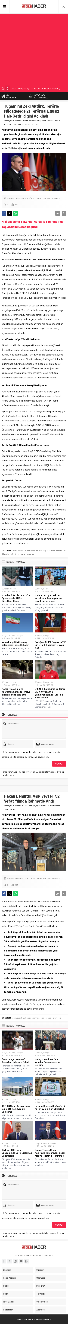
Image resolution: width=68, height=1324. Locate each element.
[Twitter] (9, 1261)
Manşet (13, 588)
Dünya (4, 635)
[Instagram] (15, 1261)
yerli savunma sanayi (25, 554)
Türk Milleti (56, 1018)
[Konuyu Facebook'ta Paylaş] (4, 213)
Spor (45, 588)
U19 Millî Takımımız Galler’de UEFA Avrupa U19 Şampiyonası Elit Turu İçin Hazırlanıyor (50, 693)
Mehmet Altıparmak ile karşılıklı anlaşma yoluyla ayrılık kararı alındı (48, 598)
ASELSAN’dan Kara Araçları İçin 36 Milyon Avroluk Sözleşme (16, 1109)
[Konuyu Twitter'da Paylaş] (9, 213)
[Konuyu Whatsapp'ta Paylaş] (15, 213)
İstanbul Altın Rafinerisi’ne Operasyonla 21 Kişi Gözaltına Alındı (16, 598)
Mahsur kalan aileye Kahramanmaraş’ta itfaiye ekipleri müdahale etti (16, 691)
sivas (48, 1018)
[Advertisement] (34, 48)
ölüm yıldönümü (39, 1018)
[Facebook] (4, 1261)
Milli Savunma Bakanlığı (36, 550)
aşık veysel (17, 1018)
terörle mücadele (54, 550)
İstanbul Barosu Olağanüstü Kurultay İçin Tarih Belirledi (50, 1107)
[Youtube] (21, 1261)
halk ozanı (27, 1018)
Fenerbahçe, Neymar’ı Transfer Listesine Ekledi (15, 1060)
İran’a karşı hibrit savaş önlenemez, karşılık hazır (15, 643)
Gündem (17, 120)
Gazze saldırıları (19, 550)
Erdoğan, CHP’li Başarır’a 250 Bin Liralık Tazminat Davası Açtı (50, 645)
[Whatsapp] (26, 1261)
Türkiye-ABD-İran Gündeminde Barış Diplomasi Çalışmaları (17, 1152)
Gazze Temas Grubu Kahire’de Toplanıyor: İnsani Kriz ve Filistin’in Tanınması (50, 1152)
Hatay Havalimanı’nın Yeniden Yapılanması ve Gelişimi (47, 1062)
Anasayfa (8, 120)
